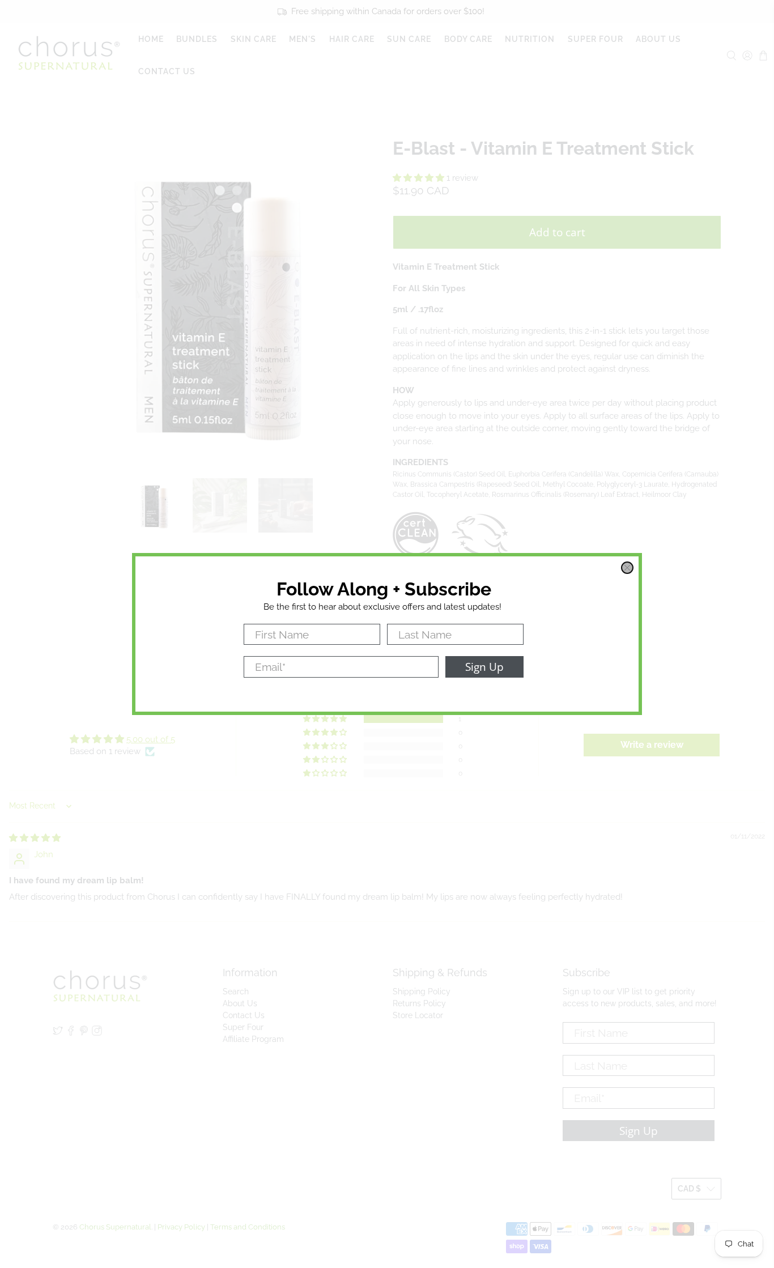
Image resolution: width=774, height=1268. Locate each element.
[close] (627, 567)
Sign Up (484, 666)
